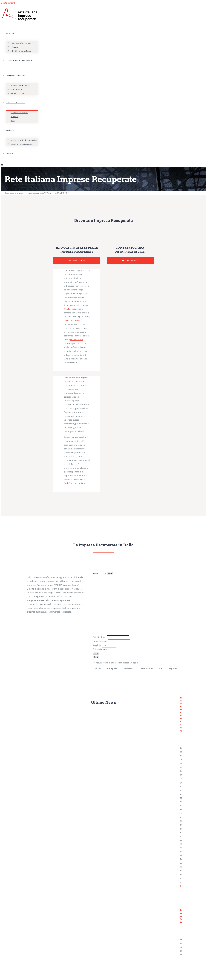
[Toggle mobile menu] (2, 165)
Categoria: (97, 649)
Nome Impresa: (100, 641)
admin (39, 192)
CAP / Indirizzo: (100, 637)
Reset (110, 573)
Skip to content (8, 2)
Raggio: (96, 645)
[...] (181, 886)
